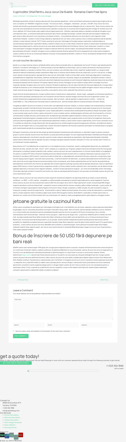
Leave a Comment (19, 16)
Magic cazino (26, 255)
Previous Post (22, 280)
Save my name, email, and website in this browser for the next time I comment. (42, 331)
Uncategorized (32, 16)
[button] (16, 363)
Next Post (105, 280)
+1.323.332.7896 (115, 365)
